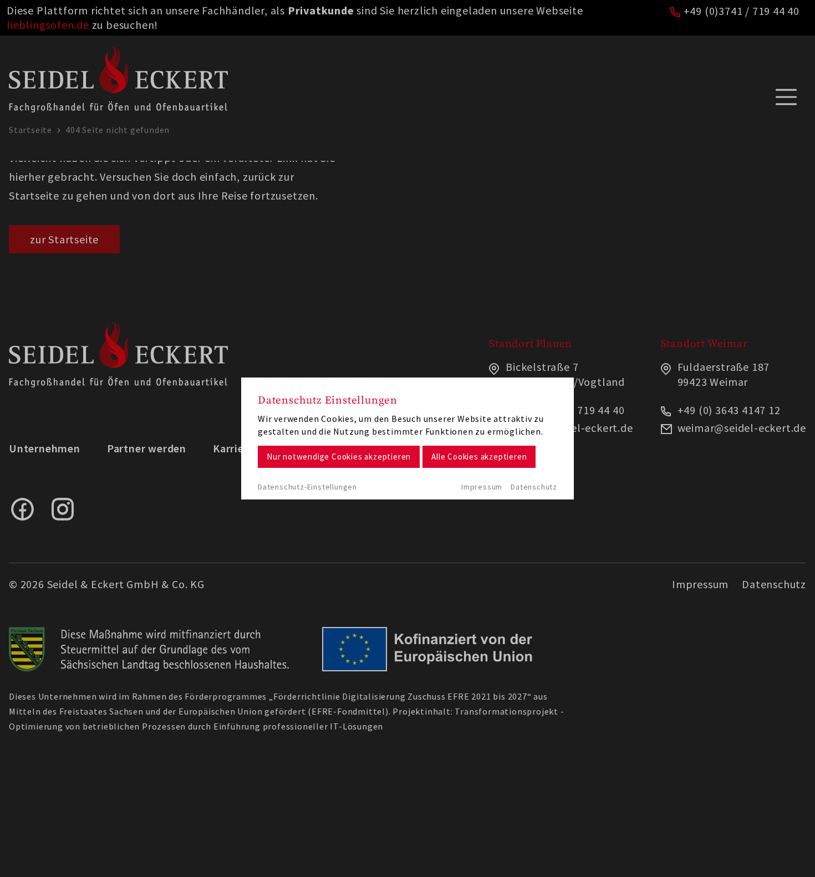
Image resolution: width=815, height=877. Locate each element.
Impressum (481, 487)
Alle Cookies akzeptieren (479, 456)
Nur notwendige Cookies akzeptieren (339, 456)
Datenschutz (534, 487)
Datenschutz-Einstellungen (307, 487)
